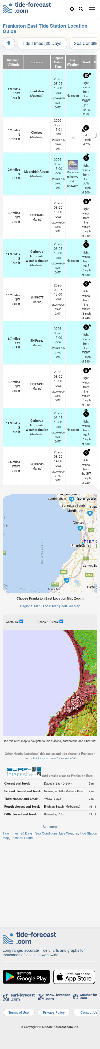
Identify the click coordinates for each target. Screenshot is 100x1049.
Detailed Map (70, 606)
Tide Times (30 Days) (42, 43)
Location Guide (22, 837)
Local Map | (51, 606)
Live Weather (68, 833)
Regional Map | (31, 606)
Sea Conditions (46, 833)
